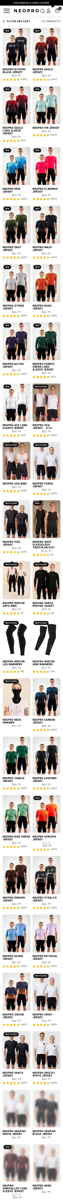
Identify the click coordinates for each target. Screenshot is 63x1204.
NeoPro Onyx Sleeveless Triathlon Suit (44, 545)
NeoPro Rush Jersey (42, 307)
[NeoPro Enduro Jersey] (16, 875)
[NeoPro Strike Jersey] (16, 283)
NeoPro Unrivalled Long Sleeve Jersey (15, 1192)
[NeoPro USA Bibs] (16, 461)
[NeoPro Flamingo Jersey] (46, 166)
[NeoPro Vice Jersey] (16, 519)
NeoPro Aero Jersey (42, 1191)
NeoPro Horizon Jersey (44, 838)
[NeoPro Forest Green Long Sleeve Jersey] (46, 341)
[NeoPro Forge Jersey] (46, 461)
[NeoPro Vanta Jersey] (16, 1050)
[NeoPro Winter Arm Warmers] (46, 639)
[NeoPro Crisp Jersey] (46, 992)
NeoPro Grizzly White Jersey (44, 1074)
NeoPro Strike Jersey (13, 307)
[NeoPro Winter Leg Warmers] (16, 639)
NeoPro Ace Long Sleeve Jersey (15, 427)
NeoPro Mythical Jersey (45, 958)
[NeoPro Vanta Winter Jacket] (46, 580)
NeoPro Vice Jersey (11, 543)
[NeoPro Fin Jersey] (46, 105)
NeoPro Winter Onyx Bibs (14, 604)
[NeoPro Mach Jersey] (46, 224)
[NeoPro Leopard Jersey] (46, 755)
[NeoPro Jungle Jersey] (16, 755)
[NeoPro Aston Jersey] (16, 341)
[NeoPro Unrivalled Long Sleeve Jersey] (16, 1167)
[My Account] (49, 11)
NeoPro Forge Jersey (43, 485)
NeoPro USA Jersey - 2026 (42, 427)
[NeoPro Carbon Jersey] (46, 697)
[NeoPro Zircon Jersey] (16, 992)
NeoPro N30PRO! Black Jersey (14, 71)
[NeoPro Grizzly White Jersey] (46, 1050)
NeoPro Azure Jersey (13, 958)
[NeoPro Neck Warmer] (16, 697)
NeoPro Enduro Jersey (14, 899)
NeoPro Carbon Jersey (44, 721)
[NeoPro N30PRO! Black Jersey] (16, 47)
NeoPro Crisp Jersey (42, 1016)
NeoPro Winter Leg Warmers (14, 663)
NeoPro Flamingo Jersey (45, 190)
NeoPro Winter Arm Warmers (44, 663)
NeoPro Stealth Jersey (45, 899)
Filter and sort (18, 21)
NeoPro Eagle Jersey (43, 71)
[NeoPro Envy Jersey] (16, 224)
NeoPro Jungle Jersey (14, 780)
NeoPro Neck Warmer (12, 721)
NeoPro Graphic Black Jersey (44, 1133)
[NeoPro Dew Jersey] (16, 166)
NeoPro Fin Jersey (46, 128)
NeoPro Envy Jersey (12, 249)
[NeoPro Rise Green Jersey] (16, 814)
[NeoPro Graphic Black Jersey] (46, 1108)
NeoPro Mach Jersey (42, 249)
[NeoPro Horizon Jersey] (46, 814)
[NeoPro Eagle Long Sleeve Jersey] (16, 105)
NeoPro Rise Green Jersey (16, 838)
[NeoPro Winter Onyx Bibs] (16, 580)
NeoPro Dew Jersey (11, 190)
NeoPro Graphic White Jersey (14, 1133)
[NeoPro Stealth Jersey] (46, 875)
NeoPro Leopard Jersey (45, 780)
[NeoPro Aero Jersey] (46, 1167)
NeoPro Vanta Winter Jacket (43, 604)
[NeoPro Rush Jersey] (46, 283)
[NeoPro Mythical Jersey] (46, 933)
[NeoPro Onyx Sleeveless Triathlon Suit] (46, 519)
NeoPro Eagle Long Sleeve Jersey (13, 131)
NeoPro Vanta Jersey (13, 1074)
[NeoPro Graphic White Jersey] (16, 1108)
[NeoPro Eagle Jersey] (46, 47)
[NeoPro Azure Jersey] (16, 933)
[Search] (41, 11)
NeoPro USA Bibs (15, 483)
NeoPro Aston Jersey (13, 365)
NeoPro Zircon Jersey (13, 1016)
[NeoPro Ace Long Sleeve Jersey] (16, 402)
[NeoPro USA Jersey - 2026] (46, 402)
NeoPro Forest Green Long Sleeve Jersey (44, 367)
